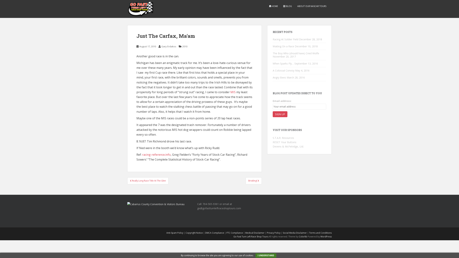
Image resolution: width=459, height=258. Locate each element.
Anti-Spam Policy (174, 232)
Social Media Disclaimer (295, 232)
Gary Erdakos (168, 46)
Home (274, 6)
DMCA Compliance (214, 232)
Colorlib (303, 236)
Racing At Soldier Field (285, 39)
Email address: (282, 101)
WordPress (326, 236)
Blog (288, 6)
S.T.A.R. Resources (283, 138)
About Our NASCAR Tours (311, 6)
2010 (184, 46)
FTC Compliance (234, 232)
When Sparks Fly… (283, 63)
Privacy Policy (273, 232)
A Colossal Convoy (283, 70)
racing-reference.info (156, 155)
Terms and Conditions (320, 232)
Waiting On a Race (283, 46)
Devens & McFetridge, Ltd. (288, 146)
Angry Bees (279, 77)
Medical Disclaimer (254, 232)
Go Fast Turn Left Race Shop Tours (250, 236)
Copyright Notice (194, 232)
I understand (266, 255)
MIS (233, 92)
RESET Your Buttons (284, 142)
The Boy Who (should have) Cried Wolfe (296, 53)
